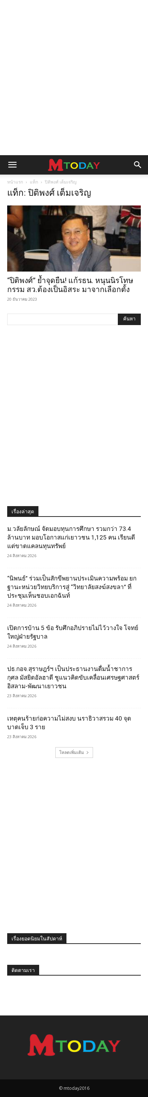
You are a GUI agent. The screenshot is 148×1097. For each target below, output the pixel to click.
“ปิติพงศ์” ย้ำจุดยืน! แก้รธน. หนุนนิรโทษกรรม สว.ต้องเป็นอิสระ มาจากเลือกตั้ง (70, 285)
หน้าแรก (15, 182)
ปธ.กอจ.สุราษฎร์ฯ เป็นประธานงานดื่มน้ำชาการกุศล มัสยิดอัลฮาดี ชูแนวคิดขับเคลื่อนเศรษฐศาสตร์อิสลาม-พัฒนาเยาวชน (73, 677)
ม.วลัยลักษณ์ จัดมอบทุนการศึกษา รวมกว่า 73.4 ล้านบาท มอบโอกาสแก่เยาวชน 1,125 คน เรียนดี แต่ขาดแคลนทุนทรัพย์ (71, 537)
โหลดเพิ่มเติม (71, 752)
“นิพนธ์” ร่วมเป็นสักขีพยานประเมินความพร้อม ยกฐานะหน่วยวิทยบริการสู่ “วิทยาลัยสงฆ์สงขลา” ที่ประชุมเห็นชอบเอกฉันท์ (72, 587)
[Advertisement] (74, 78)
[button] (12, 165)
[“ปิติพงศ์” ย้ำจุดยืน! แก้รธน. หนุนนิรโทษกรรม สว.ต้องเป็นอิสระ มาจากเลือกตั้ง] (74, 238)
